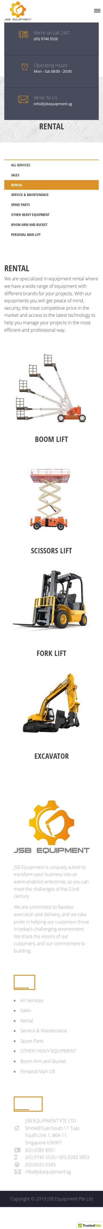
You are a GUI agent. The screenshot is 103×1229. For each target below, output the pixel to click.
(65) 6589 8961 (40, 1150)
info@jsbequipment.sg (48, 1172)
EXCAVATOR (51, 756)
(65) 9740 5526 (40, 1157)
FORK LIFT (51, 653)
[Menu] (97, 11)
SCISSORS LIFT (51, 550)
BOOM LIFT (51, 439)
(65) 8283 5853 (74, 1157)
